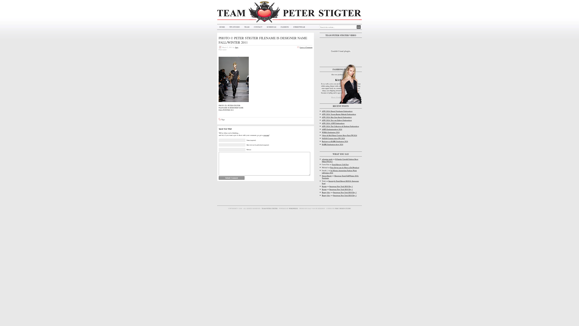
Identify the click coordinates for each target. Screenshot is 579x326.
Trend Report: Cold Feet (340, 164)
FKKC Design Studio (343, 208)
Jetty (236, 47)
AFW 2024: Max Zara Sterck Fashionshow (337, 117)
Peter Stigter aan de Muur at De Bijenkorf (344, 167)
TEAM (246, 27)
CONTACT (258, 27)
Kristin (324, 186)
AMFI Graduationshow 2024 (332, 129)
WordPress (293, 208)
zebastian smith (327, 159)
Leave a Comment (306, 47)
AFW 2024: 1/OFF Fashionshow (333, 123)
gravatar (266, 135)
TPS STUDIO (234, 27)
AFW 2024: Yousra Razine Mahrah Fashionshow (339, 114)
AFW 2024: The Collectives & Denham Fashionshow (340, 126)
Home (222, 27)
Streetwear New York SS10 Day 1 (341, 186)
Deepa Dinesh (327, 176)
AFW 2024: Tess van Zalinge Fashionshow (337, 120)
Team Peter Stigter (270, 208)
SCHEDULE (271, 27)
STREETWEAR (299, 27)
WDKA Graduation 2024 (331, 132)
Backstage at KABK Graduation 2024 (335, 141)
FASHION (285, 27)
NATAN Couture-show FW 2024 (333, 138)
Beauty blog (326, 192)
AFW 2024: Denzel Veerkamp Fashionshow (337, 111)
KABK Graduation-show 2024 (332, 144)
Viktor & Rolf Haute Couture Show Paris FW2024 (339, 135)
